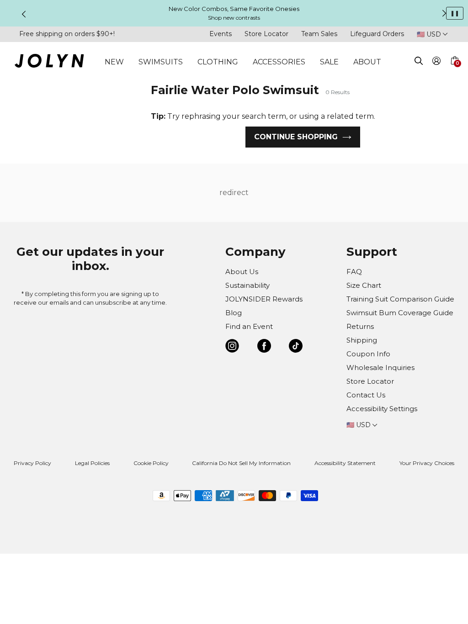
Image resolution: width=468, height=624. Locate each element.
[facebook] (264, 347)
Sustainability (247, 285)
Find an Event (249, 326)
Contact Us (365, 395)
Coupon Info (368, 353)
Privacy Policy (32, 463)
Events (220, 34)
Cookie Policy (151, 463)
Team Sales (319, 34)
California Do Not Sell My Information (241, 463)
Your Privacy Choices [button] (426, 463)
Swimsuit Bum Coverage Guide (399, 312)
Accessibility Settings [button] (381, 408)
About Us (241, 271)
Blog (233, 312)
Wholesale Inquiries (380, 367)
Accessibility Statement (345, 463)
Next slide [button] (444, 13)
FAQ (354, 271)
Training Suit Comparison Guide (400, 299)
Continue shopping (296, 136)
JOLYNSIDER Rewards (264, 299)
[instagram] (232, 347)
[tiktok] (296, 347)
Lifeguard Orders (377, 34)
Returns (360, 326)
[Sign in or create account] (437, 62)
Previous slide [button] (23, 14)
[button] (454, 71)
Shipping (361, 340)
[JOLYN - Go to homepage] (49, 62)
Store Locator (266, 34)
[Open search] (419, 62)
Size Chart (363, 285)
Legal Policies (92, 463)
